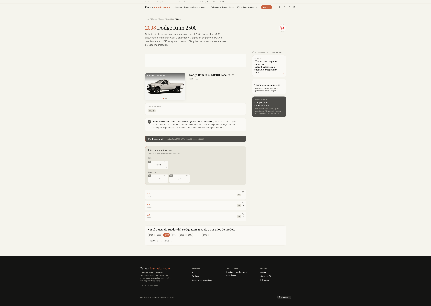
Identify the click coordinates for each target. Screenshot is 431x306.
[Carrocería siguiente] (183, 86)
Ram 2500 (170, 19)
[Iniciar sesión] (279, 7)
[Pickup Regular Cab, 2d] (163, 98)
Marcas (178, 7)
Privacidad (264, 280)
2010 (151, 235)
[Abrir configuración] (294, 7)
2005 (190, 235)
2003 (205, 235)
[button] (195, 139)
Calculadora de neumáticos (222, 7)
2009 (159, 235)
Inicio (147, 19)
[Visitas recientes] (284, 7)
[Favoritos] (289, 7)
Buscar (266, 7)
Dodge (161, 19)
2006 (182, 235)
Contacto (264, 276)
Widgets (195, 276)
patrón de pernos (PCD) (207, 37)
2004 (197, 235)
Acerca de (264, 272)
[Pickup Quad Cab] (165, 98)
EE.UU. (151, 110)
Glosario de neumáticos (202, 280)
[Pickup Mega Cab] (166, 98)
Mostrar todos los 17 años (161, 241)
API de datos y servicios (247, 7)
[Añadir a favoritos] (233, 75)
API (193, 272)
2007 (174, 235)
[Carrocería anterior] (148, 86)
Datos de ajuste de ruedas (195, 7)
